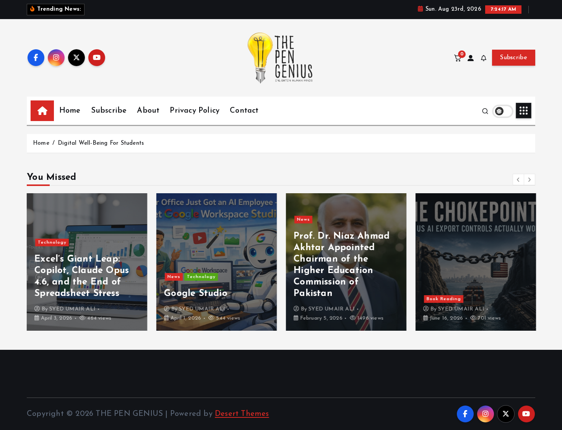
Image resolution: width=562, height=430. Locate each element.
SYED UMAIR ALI (72, 309)
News (173, 277)
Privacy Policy (194, 111)
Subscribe (513, 58)
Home (70, 111)
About (148, 111)
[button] (518, 179)
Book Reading (444, 299)
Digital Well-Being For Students (101, 143)
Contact (244, 111)
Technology (52, 242)
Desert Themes (242, 414)
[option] (87, 262)
